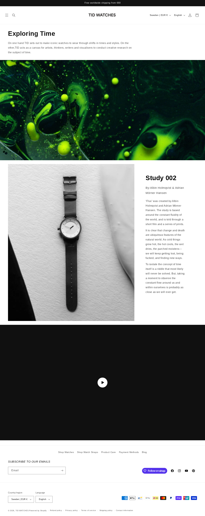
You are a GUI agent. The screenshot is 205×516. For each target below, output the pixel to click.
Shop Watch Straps (87, 452)
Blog (144, 452)
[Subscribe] (62, 470)
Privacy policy (71, 510)
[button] (6, 15)
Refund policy (56, 510)
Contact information (124, 510)
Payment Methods (129, 452)
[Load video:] (102, 382)
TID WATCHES (22, 511)
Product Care (108, 452)
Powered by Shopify (38, 511)
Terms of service (88, 510)
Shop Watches (66, 452)
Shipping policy (106, 510)
